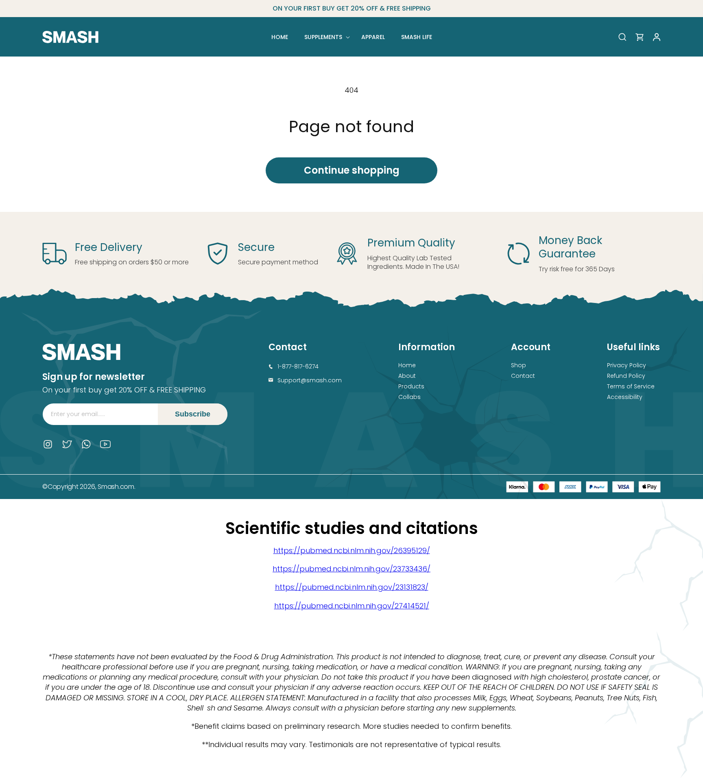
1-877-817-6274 (298, 366)
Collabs (409, 397)
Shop (518, 365)
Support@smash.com (309, 380)
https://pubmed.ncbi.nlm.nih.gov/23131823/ (351, 587)
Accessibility (624, 397)
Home (407, 365)
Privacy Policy (626, 365)
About (407, 376)
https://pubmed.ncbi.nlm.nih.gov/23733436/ (351, 569)
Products (411, 386)
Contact (523, 376)
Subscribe (192, 414)
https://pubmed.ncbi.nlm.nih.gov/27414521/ (351, 606)
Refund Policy (626, 376)
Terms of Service (631, 386)
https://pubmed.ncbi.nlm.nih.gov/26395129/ (351, 550)
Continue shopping (352, 170)
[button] (324, 37)
